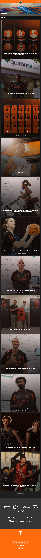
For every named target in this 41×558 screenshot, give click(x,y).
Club (18, 174)
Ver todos (20, 526)
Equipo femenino (18, 96)
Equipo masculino (18, 135)
